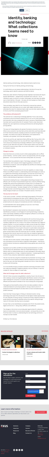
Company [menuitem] (28, 426)
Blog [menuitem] (14, 433)
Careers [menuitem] (28, 428)
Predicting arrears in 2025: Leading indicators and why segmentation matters (36, 354)
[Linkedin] (38, 43)
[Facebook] (35, 43)
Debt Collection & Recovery (10, 349)
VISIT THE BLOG (45, 331)
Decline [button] (27, 10)
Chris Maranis (18, 43)
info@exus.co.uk (42, 438)
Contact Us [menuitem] (29, 433)
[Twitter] (40, 43)
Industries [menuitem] (16, 428)
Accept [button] (22, 10)
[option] (12, 347)
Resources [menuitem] (16, 430)
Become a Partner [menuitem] (30, 430)
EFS (3, 349)
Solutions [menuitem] (15, 426)
